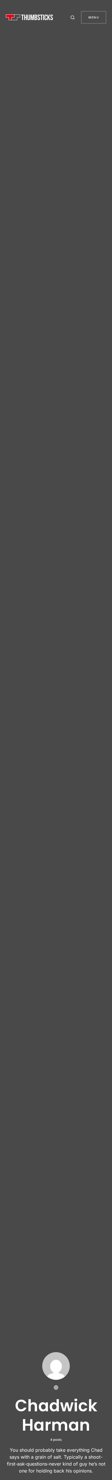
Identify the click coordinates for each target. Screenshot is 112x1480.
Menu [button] (93, 17)
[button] (73, 17)
